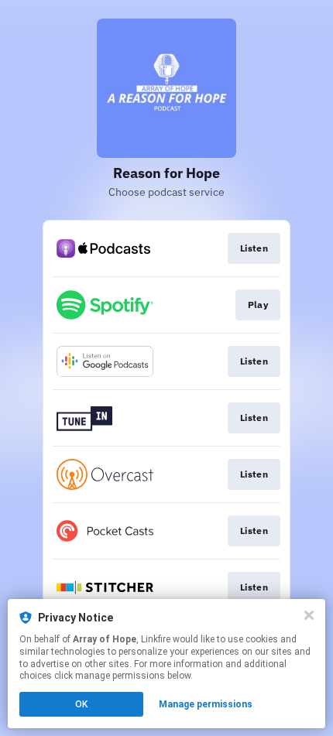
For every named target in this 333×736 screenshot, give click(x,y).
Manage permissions (205, 704)
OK (81, 704)
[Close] (309, 615)
